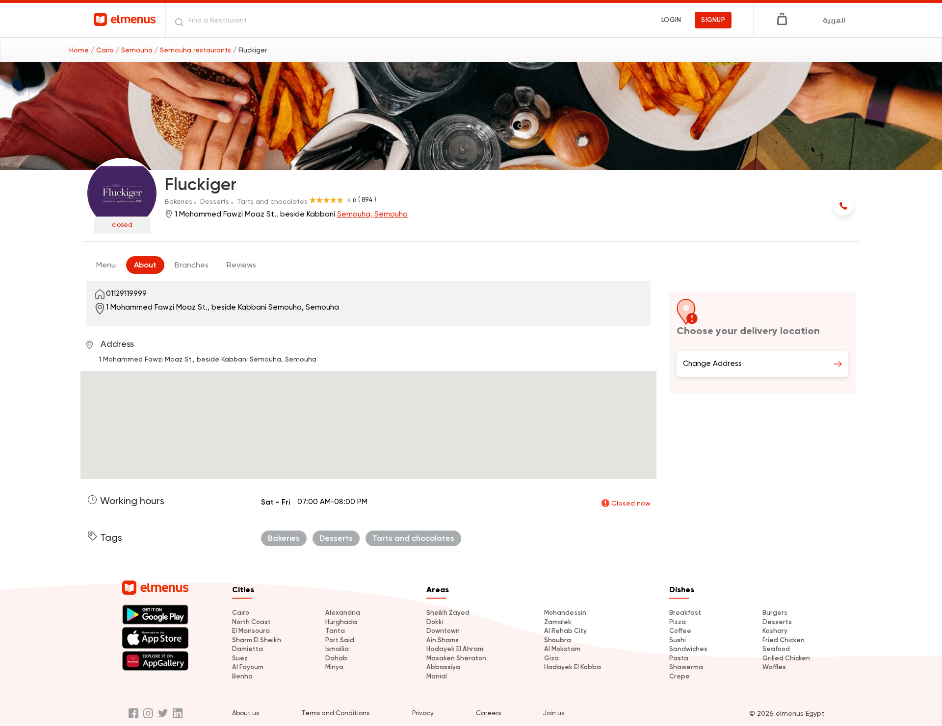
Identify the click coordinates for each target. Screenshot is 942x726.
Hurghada (341, 622)
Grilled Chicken (786, 658)
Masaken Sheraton (456, 658)
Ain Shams (442, 640)
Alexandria (342, 612)
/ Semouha (135, 50)
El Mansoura (251, 630)
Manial (436, 676)
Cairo (240, 612)
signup (713, 20)
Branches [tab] (192, 264)
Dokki (435, 622)
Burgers (774, 612)
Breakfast (685, 612)
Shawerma (686, 667)
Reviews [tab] (241, 264)
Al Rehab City (565, 630)
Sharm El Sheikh (256, 640)
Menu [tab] (106, 264)
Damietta (247, 649)
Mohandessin (565, 612)
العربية (834, 20)
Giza (551, 658)
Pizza (677, 622)
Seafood (776, 649)
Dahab (336, 658)
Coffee (680, 630)
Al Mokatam (562, 649)
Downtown (443, 630)
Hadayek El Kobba (572, 667)
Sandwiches (688, 649)
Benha (242, 676)
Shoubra (557, 640)
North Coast (251, 622)
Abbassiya (443, 667)
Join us (553, 713)
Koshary (774, 630)
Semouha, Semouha (372, 214)
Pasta (678, 658)
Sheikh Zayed (448, 612)
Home (80, 50)
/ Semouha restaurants (194, 50)
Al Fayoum (247, 667)
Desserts (777, 622)
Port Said (339, 640)
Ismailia (337, 649)
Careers (488, 713)
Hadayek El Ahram (454, 649)
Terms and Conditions (335, 713)
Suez (240, 658)
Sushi (677, 640)
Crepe (679, 676)
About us (245, 713)
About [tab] (145, 264)
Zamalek (558, 622)
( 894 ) (367, 199)
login (671, 20)
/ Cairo (103, 50)
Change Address (712, 363)
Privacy (423, 713)
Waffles (774, 667)
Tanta (335, 630)
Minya (334, 667)
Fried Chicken (783, 640)
